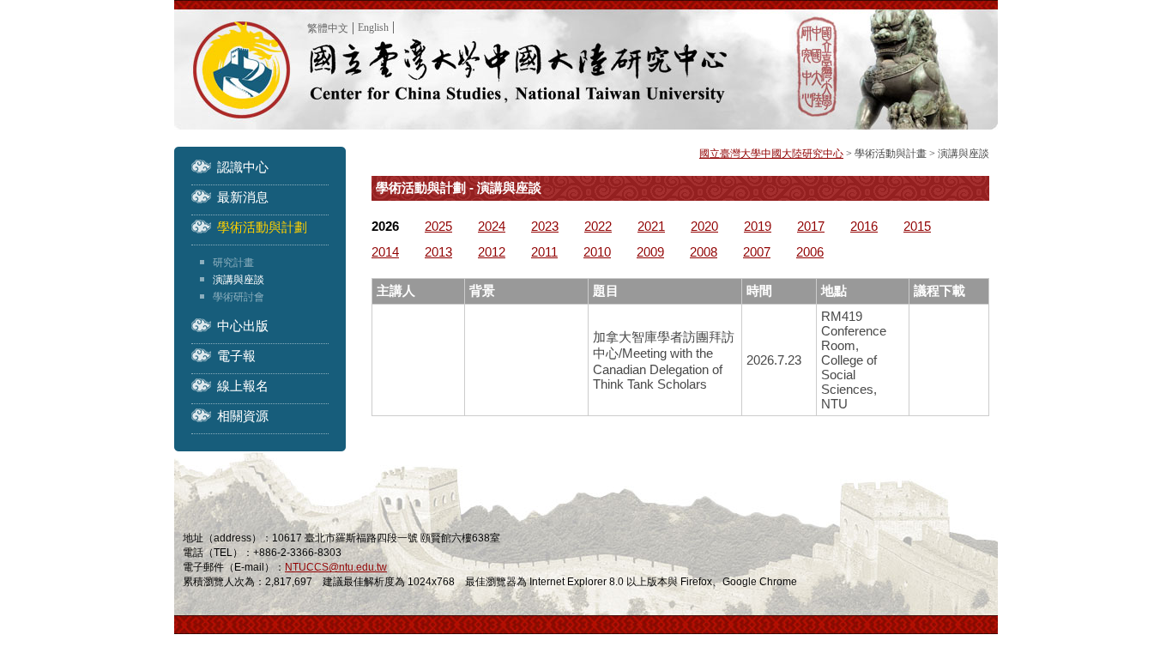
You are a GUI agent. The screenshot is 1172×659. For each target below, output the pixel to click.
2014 (385, 252)
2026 (385, 226)
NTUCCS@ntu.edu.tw (336, 567)
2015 (917, 226)
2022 (598, 226)
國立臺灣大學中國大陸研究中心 (771, 154)
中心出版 (243, 325)
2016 (864, 226)
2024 (491, 226)
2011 (544, 252)
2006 (810, 252)
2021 (651, 226)
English (373, 27)
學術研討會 (238, 297)
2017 (811, 226)
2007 (756, 252)
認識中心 (243, 167)
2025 (438, 226)
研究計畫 (233, 263)
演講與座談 (238, 280)
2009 (650, 252)
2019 (757, 226)
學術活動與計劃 (262, 227)
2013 (438, 252)
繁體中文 (327, 28)
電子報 (236, 355)
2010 (597, 252)
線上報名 (243, 385)
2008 (703, 252)
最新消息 (243, 197)
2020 (704, 226)
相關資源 (243, 415)
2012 (491, 252)
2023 (545, 226)
